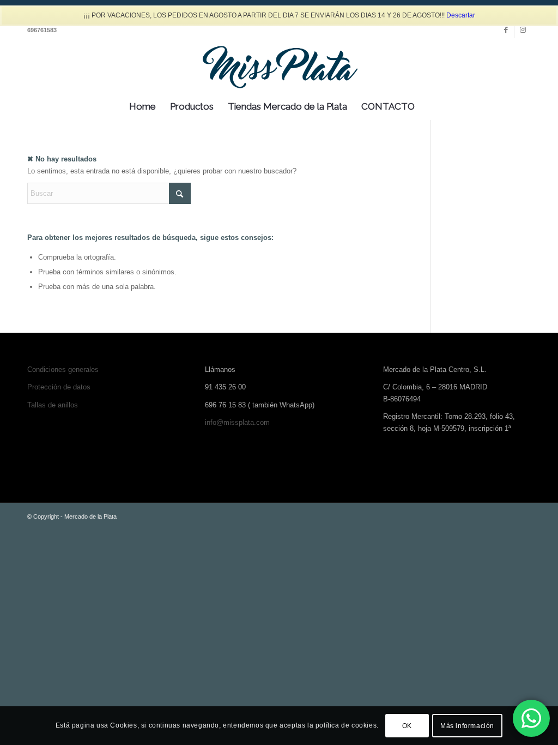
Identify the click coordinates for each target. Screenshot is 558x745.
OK (407, 726)
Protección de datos (58, 387)
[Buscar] (429, 106)
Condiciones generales (63, 369)
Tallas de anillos (52, 405)
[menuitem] (142, 106)
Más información (467, 726)
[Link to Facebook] (506, 30)
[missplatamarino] (279, 65)
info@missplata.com (237, 422)
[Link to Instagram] (522, 30)
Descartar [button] (460, 15)
